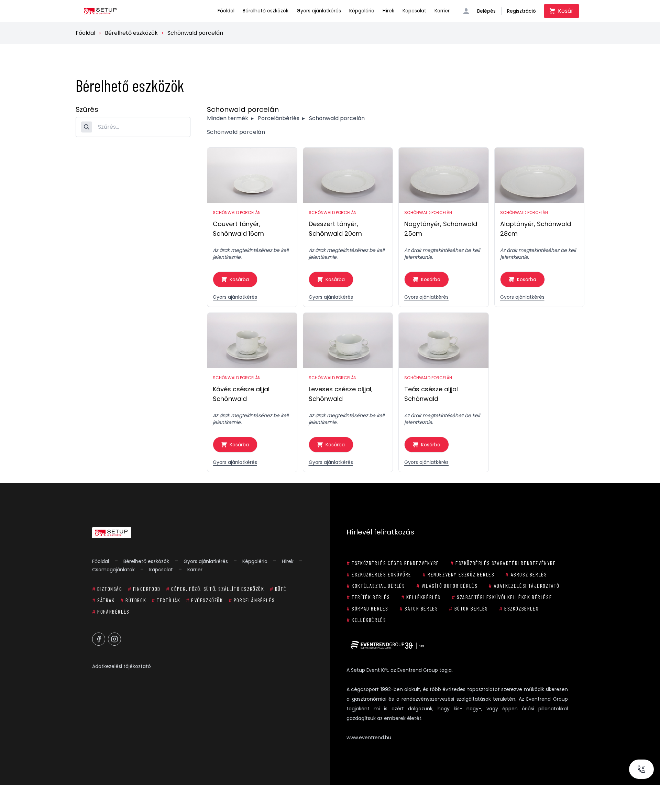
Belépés (486, 11)
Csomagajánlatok (113, 569)
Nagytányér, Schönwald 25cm (440, 229)
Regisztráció (521, 11)
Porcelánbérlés (278, 118)
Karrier (442, 10)
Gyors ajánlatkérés (319, 10)
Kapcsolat (414, 10)
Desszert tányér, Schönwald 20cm (335, 229)
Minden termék (227, 118)
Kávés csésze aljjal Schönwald (241, 394)
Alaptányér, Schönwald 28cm (535, 229)
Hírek (388, 10)
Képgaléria (361, 10)
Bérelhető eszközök (265, 10)
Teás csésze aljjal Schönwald (431, 394)
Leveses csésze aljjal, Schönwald (341, 394)
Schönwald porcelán (195, 33)
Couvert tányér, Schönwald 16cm (238, 229)
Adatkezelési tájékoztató (121, 666)
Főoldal (226, 10)
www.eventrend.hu (368, 737)
